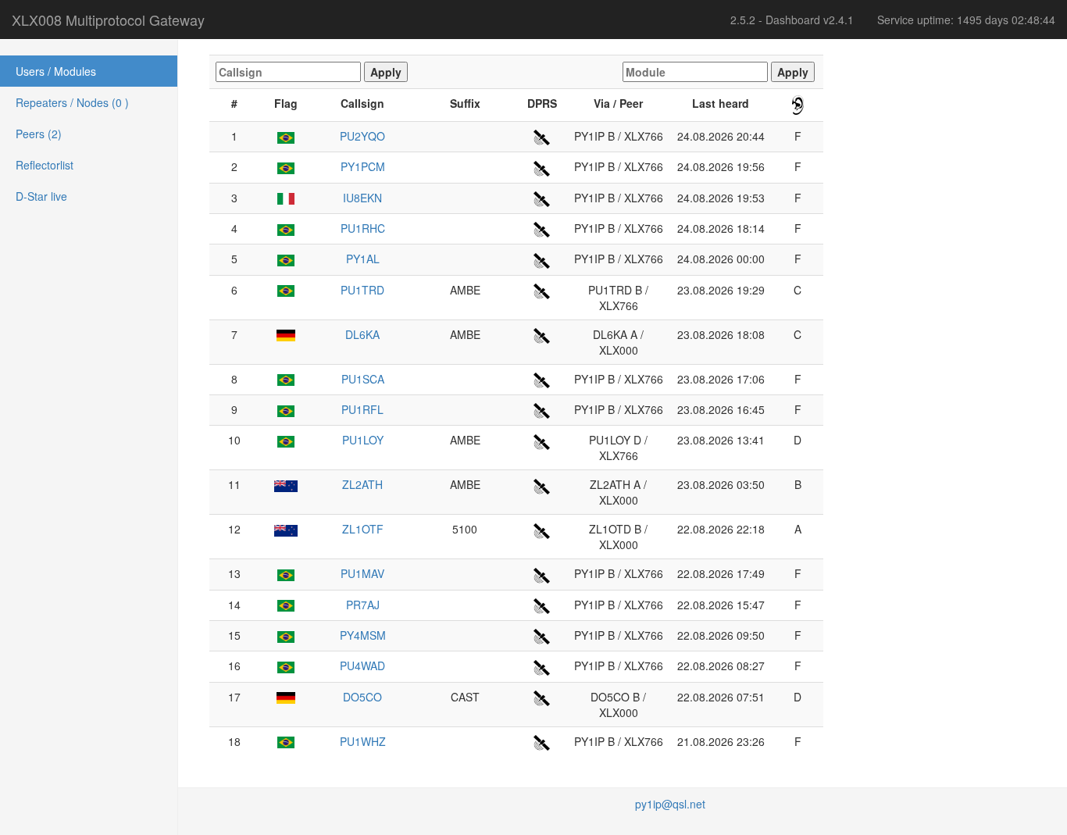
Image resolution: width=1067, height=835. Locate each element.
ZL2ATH (362, 484)
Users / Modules (56, 71)
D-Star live (41, 196)
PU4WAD (362, 665)
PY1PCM (363, 166)
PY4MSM (363, 635)
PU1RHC (363, 228)
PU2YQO (362, 136)
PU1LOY (363, 440)
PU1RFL (362, 409)
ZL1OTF (363, 529)
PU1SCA (362, 379)
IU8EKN (362, 197)
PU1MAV (362, 573)
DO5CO (362, 697)
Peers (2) (39, 133)
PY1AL (363, 258)
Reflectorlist (44, 165)
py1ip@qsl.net (670, 804)
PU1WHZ (363, 741)
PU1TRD (362, 290)
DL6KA (362, 334)
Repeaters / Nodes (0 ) (72, 102)
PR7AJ (363, 604)
